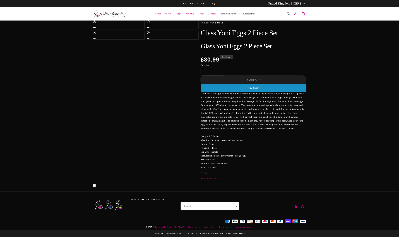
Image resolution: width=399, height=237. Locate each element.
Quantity (205, 65)
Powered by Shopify (176, 227)
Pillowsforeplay (160, 227)
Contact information (244, 227)
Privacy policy (209, 227)
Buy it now (253, 88)
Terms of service (226, 227)
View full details (209, 178)
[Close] (94, 185)
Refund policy (194, 227)
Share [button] (206, 173)
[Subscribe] (235, 206)
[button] (229, 13)
